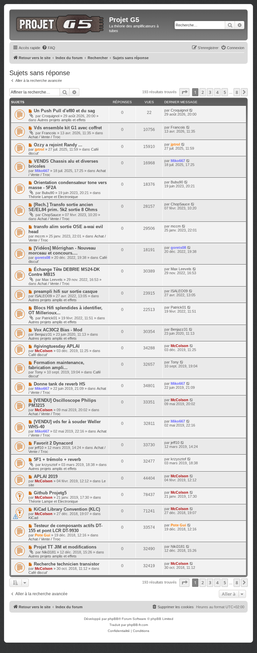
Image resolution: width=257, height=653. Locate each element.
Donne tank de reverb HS (59, 383)
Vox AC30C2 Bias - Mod (58, 329)
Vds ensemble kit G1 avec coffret (68, 127)
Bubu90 (48, 193)
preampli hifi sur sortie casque (65, 291)
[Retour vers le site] (60, 22)
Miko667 (42, 171)
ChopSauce (51, 215)
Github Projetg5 (50, 492)
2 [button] (202, 92)
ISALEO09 (43, 296)
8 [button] (237, 92)
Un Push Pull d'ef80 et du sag (64, 110)
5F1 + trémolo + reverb (57, 459)
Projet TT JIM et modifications (65, 546)
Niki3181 (49, 552)
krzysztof (49, 465)
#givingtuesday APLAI (57, 346)
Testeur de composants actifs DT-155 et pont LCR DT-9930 (65, 528)
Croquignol (50, 116)
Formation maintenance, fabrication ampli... (56, 365)
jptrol (39, 149)
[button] (184, 92)
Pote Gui (42, 535)
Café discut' (38, 355)
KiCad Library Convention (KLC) (67, 509)
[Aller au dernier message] (191, 110)
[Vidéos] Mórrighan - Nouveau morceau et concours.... (62, 251)
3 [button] (210, 92)
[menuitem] (48, 48)
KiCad (33, 518)
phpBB (113, 619)
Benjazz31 (43, 334)
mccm (40, 236)
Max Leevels (52, 280)
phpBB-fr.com (137, 625)
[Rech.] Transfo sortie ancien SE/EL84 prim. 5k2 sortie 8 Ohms (62, 207)
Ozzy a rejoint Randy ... (58, 144)
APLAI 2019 (46, 476)
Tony (39, 372)
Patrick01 (49, 318)
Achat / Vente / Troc (44, 137)
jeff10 (39, 448)
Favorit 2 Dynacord (53, 443)
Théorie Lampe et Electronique (53, 197)
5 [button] (225, 92)
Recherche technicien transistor (66, 563)
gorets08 (42, 258)
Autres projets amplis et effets (61, 120)
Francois (49, 133)
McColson (44, 351)
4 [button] (217, 92)
